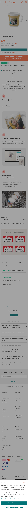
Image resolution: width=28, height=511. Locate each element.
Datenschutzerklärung (15, 499)
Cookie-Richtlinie (5, 499)
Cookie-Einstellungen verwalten (14, 507)
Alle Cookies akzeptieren (14, 503)
